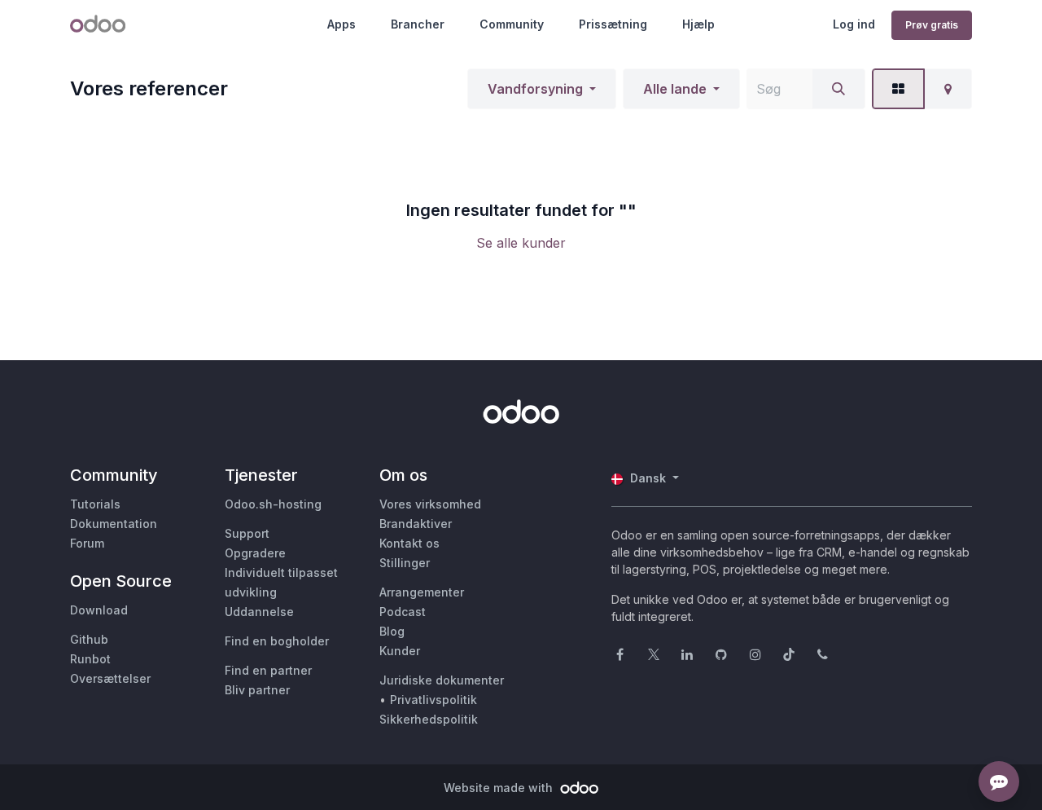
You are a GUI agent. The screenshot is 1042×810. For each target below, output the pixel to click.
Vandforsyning (535, 89)
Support (247, 533)
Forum (87, 543)
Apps (341, 24)
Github (89, 639)
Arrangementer (421, 592)
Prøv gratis (931, 25)
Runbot (90, 659)
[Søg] (838, 88)
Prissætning (613, 24)
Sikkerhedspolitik (428, 719)
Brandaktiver (415, 523)
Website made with (500, 788)
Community (511, 24)
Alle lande (675, 89)
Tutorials (95, 504)
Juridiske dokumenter (441, 680)
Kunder (399, 651)
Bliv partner (257, 690)
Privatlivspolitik (433, 700)
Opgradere (255, 553)
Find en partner (268, 670)
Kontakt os (409, 543)
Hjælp (698, 24)
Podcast (402, 612)
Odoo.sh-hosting (273, 504)
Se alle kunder (521, 243)
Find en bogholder (277, 641)
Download (99, 610)
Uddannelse (259, 612)
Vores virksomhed (430, 504)
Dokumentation (113, 523)
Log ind (854, 24)
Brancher (417, 24)
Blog (392, 631)
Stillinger (404, 563)
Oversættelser (110, 678)
